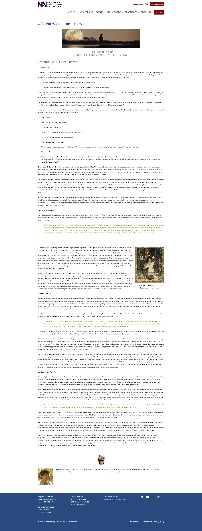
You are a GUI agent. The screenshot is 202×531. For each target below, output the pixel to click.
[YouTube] (147, 497)
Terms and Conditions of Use (141, 522)
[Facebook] (153, 497)
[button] (76, 12)
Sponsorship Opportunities (114, 499)
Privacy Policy (158, 522)
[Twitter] (142, 497)
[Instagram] (158, 497)
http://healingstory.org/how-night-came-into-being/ (97, 422)
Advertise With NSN (111, 497)
